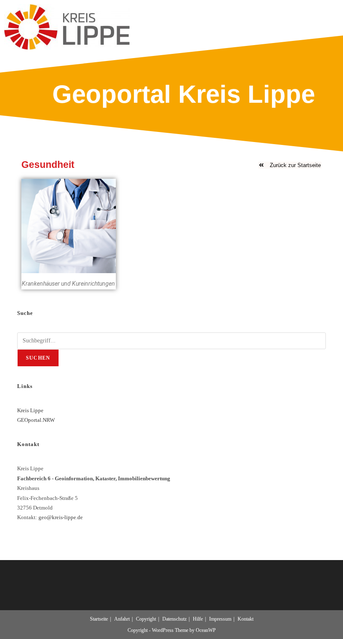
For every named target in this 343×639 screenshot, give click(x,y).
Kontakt (245, 619)
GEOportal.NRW (36, 420)
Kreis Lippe (30, 410)
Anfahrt (122, 619)
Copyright (146, 619)
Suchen (38, 358)
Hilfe (198, 619)
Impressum (220, 619)
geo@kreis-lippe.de (60, 517)
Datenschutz (174, 619)
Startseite (99, 619)
